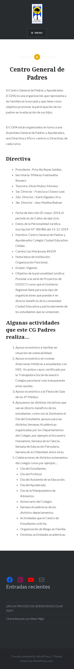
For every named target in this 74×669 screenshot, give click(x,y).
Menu (39, 32)
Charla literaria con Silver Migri (25, 618)
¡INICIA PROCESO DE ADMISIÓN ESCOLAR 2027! (34, 608)
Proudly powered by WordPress (31, 656)
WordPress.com (43, 661)
